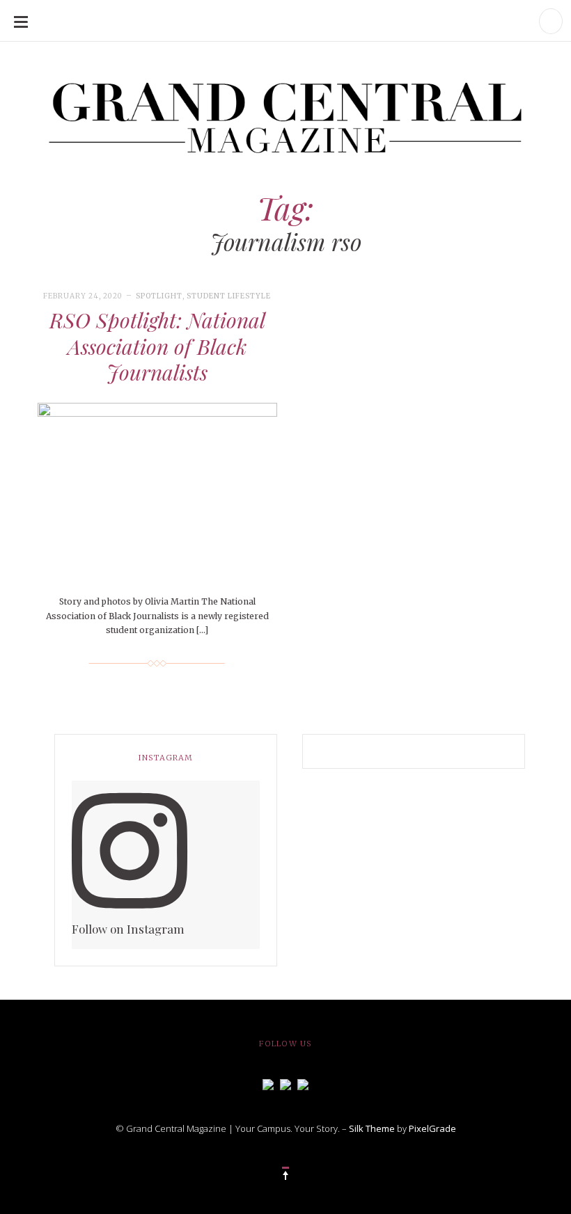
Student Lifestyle (229, 296)
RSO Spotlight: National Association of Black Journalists (157, 346)
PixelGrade (432, 1128)
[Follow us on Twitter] (285, 1083)
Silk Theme (372, 1128)
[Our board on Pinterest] (303, 1083)
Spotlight (159, 296)
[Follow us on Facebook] (268, 1083)
